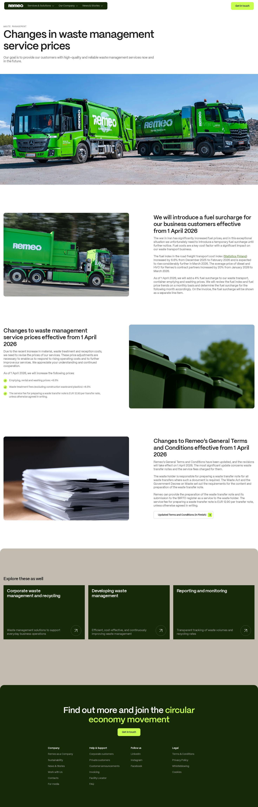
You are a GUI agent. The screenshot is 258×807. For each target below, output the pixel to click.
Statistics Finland (235, 256)
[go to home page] (15, 5)
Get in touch (242, 6)
